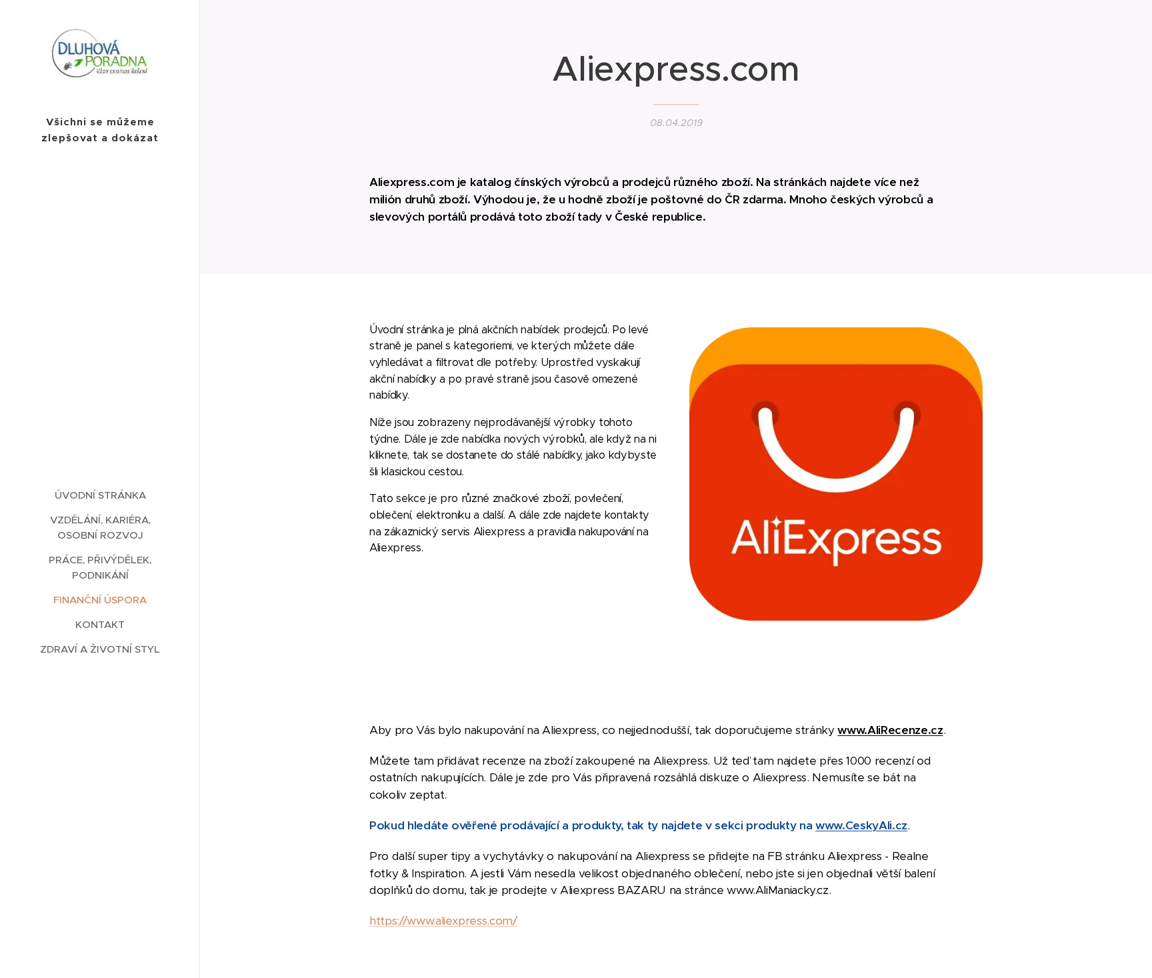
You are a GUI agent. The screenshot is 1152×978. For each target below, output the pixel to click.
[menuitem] (100, 495)
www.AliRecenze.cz (890, 730)
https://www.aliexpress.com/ (443, 920)
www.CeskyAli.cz (861, 825)
